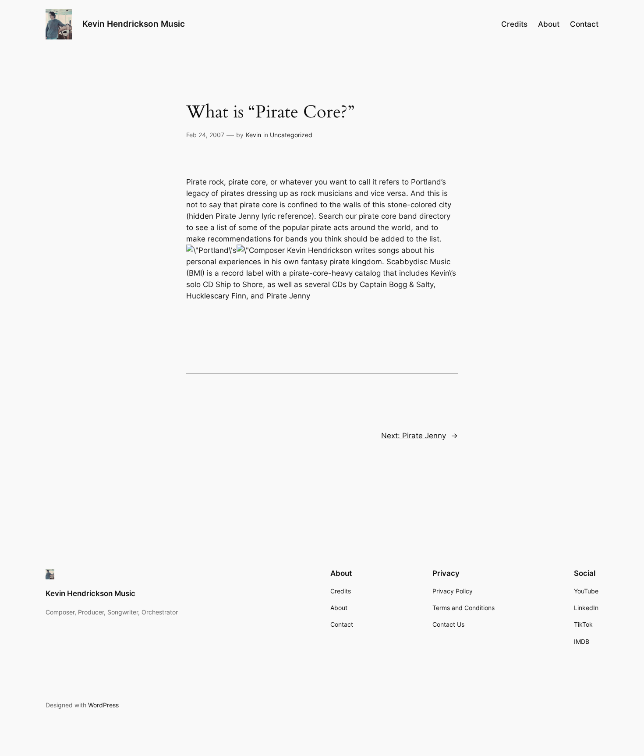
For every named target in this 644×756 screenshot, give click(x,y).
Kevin (253, 134)
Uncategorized (291, 134)
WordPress (103, 705)
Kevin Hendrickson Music (133, 23)
